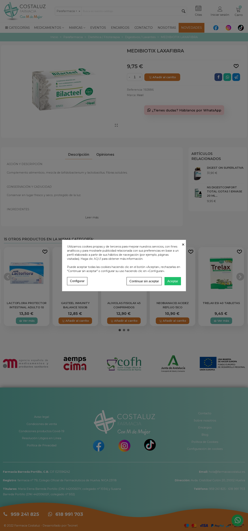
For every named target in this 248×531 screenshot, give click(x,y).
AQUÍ (97, 259)
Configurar (77, 281)
